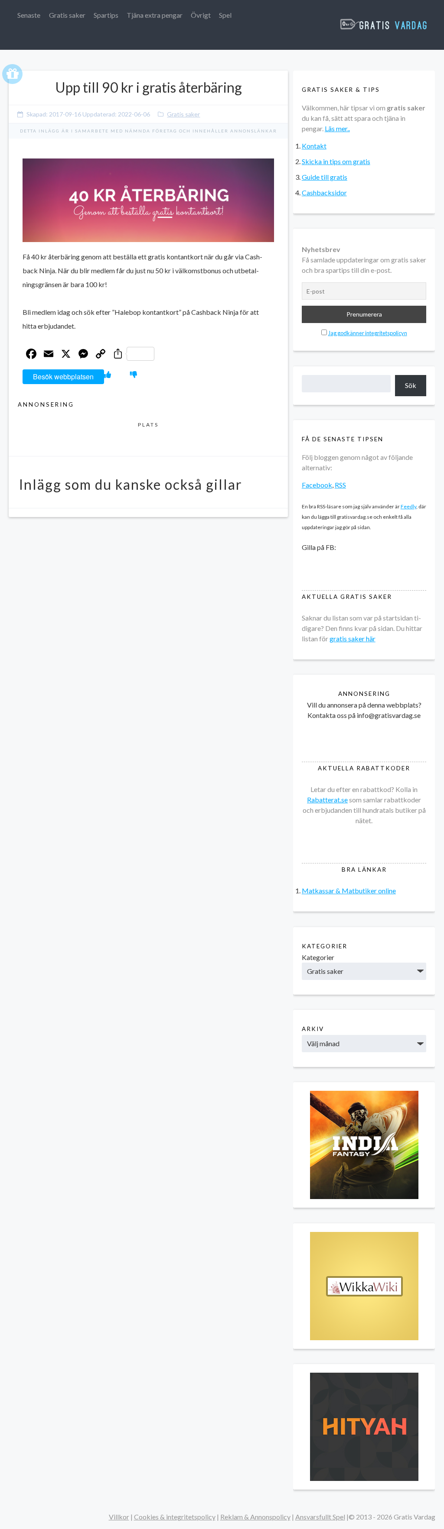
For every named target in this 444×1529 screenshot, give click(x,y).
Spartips (106, 15)
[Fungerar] (107, 374)
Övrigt (201, 15)
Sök (410, 385)
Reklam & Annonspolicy (255, 1517)
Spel (225, 15)
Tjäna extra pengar (155, 15)
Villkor (119, 1517)
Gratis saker (67, 15)
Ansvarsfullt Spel (320, 1517)
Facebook (317, 485)
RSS (340, 485)
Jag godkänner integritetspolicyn (367, 333)
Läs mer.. (337, 128)
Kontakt (314, 146)
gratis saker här (352, 638)
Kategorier (318, 957)
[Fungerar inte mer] (133, 374)
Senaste (28, 15)
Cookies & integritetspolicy (174, 1517)
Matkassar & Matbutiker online (349, 890)
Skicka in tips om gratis (336, 161)
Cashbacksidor (324, 192)
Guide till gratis (324, 177)
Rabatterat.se (327, 799)
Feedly (408, 506)
